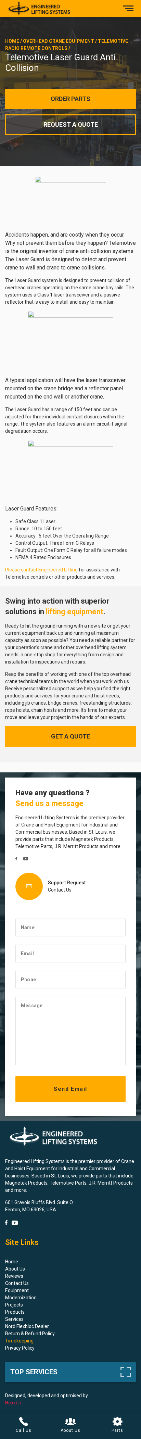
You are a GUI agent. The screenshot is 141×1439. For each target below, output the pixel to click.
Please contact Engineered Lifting (41, 569)
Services (14, 1319)
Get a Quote (70, 736)
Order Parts (70, 98)
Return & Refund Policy (30, 1333)
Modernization (21, 1297)
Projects (14, 1305)
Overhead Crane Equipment (58, 41)
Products (15, 1312)
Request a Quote (70, 124)
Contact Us (60, 890)
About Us (15, 1269)
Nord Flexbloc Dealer (27, 1326)
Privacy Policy (20, 1348)
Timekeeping (19, 1340)
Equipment (17, 1290)
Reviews (14, 1276)
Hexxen (13, 1402)
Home (12, 41)
